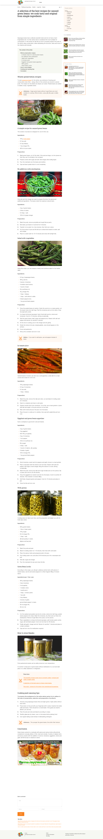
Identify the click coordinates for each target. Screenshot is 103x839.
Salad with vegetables (28, 58)
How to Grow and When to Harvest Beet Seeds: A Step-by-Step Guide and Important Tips (77, 39)
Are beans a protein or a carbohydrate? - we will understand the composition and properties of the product (76, 68)
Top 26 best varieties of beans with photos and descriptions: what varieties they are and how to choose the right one (76, 86)
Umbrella (69, 13)
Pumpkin (68, 24)
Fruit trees (69, 28)
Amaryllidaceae (70, 15)
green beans (26, 138)
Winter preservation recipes (27, 53)
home (40, 2)
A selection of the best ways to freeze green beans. (37, 683)
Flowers (66, 30)
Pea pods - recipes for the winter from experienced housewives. (40, 686)
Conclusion (23, 71)
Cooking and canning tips (27, 69)
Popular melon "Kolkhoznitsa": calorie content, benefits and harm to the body (77, 45)
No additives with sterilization (30, 56)
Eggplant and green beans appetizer (32, 62)
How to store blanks (26, 67)
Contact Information (50, 834)
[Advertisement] (40, 27)
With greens (25, 63)
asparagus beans (26, 80)
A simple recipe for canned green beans (32, 54)
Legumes (69, 17)
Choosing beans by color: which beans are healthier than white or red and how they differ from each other (76, 92)
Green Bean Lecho (27, 65)
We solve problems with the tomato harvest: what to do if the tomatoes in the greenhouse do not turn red (76, 51)
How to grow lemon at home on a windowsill (75, 57)
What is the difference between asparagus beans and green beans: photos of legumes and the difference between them (76, 74)
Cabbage (69, 22)
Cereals (68, 20)
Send (21, 814)
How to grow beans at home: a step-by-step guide (76, 80)
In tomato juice (26, 60)
